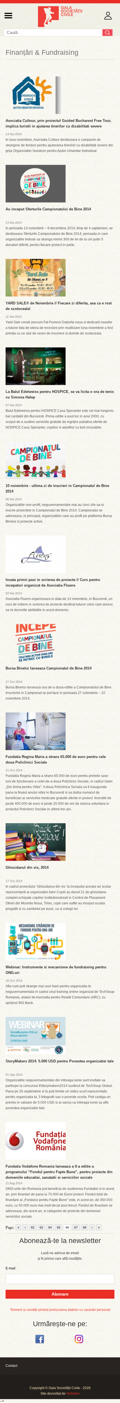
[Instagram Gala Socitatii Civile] (80, 1343)
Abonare (60, 1294)
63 (41, 1227)
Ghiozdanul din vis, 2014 (27, 867)
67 (76, 1227)
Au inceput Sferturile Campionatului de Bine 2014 (48, 209)
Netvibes (73, 1393)
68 (84, 1227)
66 (67, 1227)
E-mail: (11, 1268)
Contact (11, 1366)
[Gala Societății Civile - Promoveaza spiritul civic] (60, 26)
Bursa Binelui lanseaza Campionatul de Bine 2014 (49, 668)
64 (50, 1227)
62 (32, 1227)
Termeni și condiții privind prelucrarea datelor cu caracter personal (60, 1310)
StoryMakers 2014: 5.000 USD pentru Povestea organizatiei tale (60, 1061)
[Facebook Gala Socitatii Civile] (40, 1343)
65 (58, 1227)
